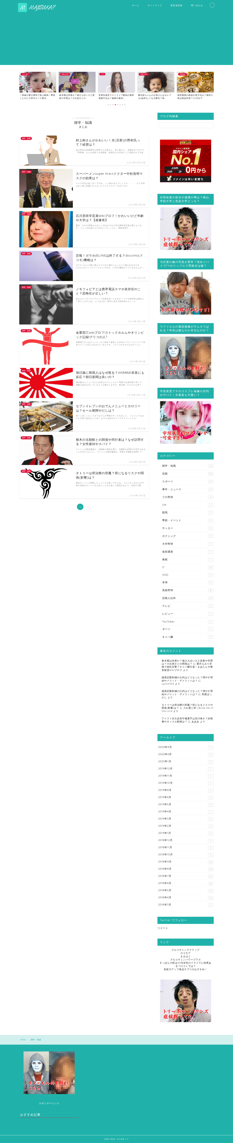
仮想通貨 (186, 551)
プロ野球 (187, 497)
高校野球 (187, 590)
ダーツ (186, 629)
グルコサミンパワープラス (185, 959)
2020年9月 (184, 747)
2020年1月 (184, 761)
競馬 (186, 512)
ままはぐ (185, 956)
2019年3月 (184, 818)
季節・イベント (186, 520)
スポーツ (187, 481)
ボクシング (186, 536)
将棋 (186, 559)
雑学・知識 (187, 465)
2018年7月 (185, 876)
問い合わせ (197, 5)
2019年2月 (184, 826)
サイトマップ (155, 5)
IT (187, 567)
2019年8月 (184, 790)
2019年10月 (184, 783)
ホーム (135, 5)
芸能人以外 (187, 598)
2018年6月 (185, 883)
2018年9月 (185, 861)
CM (186, 505)
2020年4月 (184, 754)
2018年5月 (185, 890)
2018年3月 (184, 904)
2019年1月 (184, 833)
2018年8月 (185, 869)
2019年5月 (184, 804)
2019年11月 (184, 775)
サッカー (186, 528)
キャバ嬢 (186, 637)
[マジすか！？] (39, 11)
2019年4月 (184, 811)
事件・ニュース (187, 489)
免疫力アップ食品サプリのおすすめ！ (185, 969)
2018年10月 (184, 854)
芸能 (187, 473)
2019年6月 (184, 797)
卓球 (186, 582)
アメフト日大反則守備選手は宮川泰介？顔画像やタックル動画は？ (187, 720)
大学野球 (186, 543)
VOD (186, 574)
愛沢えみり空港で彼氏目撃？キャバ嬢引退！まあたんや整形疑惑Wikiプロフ (187, 666)
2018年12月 (184, 840)
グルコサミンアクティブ (185, 949)
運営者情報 (177, 5)
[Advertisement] (116, 41)
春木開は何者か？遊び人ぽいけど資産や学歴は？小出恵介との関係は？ (187, 662)
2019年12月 (184, 768)
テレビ (186, 605)
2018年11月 (184, 847)
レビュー (186, 613)
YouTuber (186, 621)
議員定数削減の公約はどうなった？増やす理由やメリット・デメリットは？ (187, 692)
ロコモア (185, 953)
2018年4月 (185, 897)
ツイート (162, 928)
